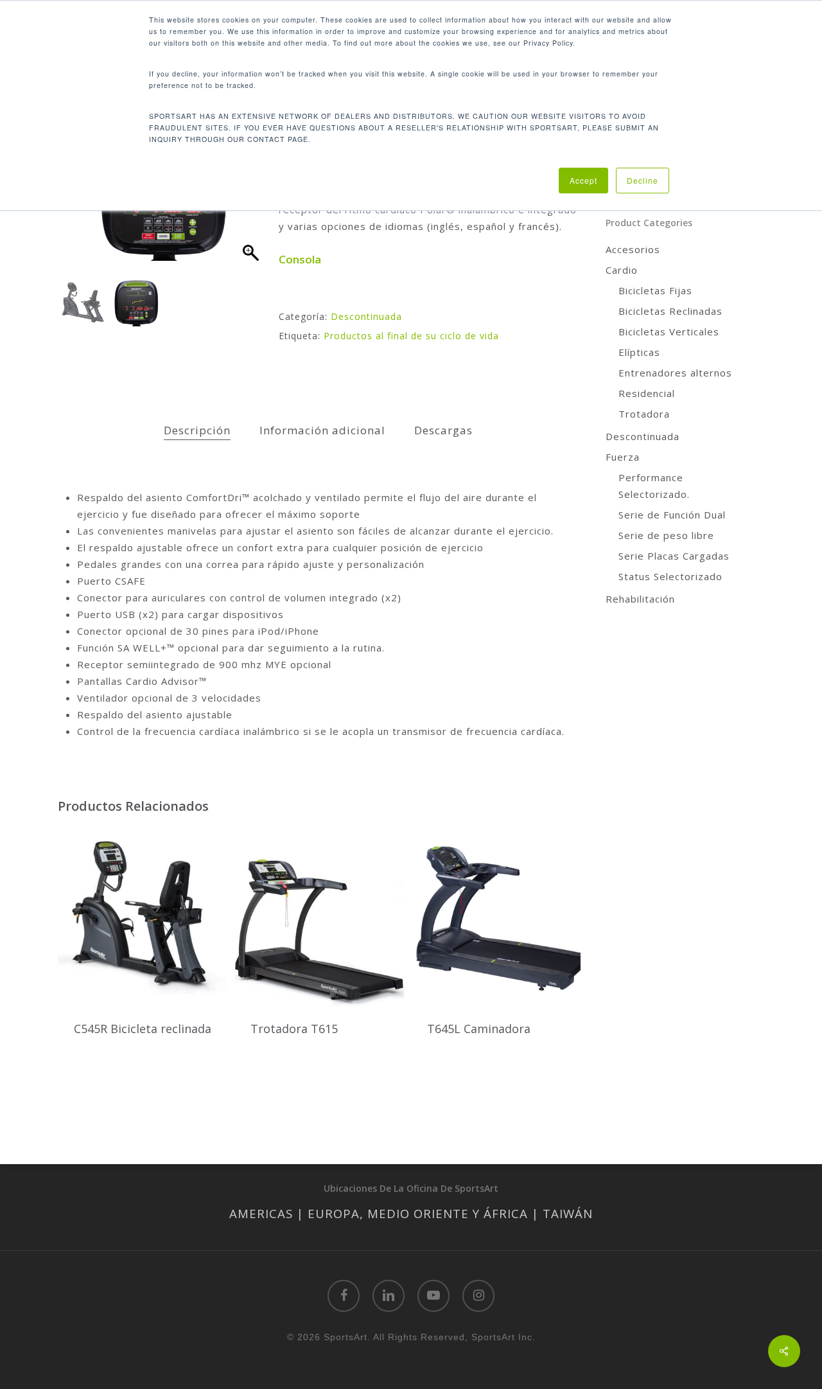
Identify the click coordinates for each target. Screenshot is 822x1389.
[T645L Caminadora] (496, 916)
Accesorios (633, 249)
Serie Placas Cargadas (674, 555)
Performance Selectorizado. (654, 485)
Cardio (622, 269)
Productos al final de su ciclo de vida (411, 336)
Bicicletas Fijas (655, 290)
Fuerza (623, 456)
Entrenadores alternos (675, 372)
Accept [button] (583, 180)
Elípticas (639, 352)
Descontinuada (366, 316)
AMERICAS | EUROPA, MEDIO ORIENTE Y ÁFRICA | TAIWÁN (411, 1213)
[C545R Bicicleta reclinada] (142, 916)
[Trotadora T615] (319, 916)
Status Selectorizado (670, 576)
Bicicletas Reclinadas (670, 311)
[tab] (197, 431)
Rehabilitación (640, 598)
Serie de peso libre (666, 535)
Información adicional (322, 430)
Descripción (197, 430)
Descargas (443, 430)
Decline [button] (642, 180)
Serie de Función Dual (672, 514)
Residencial (646, 393)
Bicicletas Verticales (668, 331)
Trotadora (644, 413)
